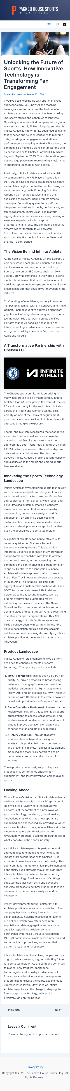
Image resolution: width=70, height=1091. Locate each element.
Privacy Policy (35, 1067)
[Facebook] (64, 24)
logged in (29, 1034)
